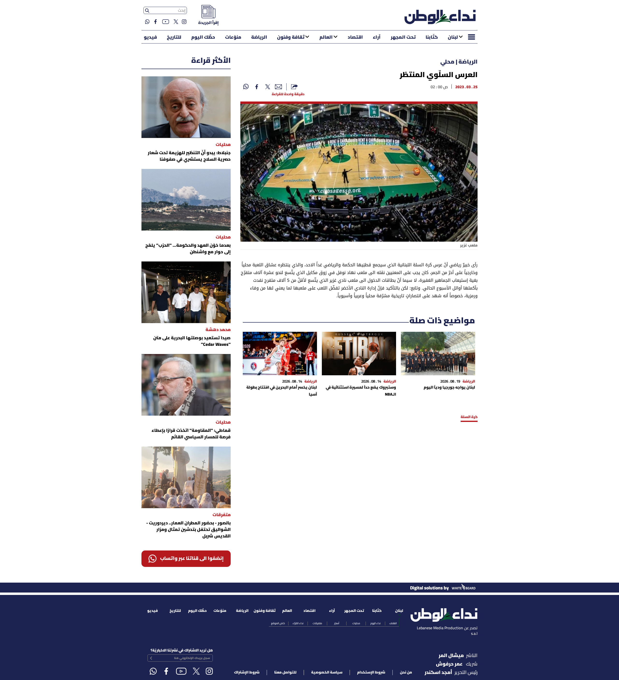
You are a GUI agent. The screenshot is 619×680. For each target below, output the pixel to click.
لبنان (453, 37)
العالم (326, 37)
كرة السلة (469, 417)
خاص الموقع (278, 623)
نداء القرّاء (298, 623)
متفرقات (317, 623)
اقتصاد (355, 37)
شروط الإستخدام (371, 672)
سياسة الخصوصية (326, 672)
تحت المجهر (403, 37)
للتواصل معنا (285, 672)
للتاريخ (174, 37)
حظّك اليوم (203, 37)
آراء (377, 37)
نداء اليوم (375, 623)
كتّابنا (432, 37)
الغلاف (393, 623)
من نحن (406, 672)
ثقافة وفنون (290, 37)
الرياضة (259, 37)
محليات (356, 623)
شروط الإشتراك (246, 672)
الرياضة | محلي (459, 62)
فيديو (150, 37)
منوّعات (233, 37)
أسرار (336, 623)
